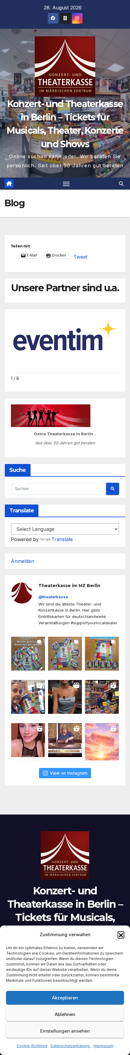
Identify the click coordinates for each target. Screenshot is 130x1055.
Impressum (103, 1046)
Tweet (80, 256)
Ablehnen (65, 1014)
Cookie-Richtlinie (32, 1046)
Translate (62, 539)
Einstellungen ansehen (65, 1031)
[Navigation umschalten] (66, 183)
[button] (121, 935)
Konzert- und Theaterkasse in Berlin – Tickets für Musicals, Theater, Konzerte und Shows (65, 917)
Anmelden (22, 561)
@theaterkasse (53, 596)
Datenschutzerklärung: (70, 1046)
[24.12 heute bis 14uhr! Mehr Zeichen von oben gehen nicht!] (102, 741)
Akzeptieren (65, 998)
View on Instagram (68, 773)
